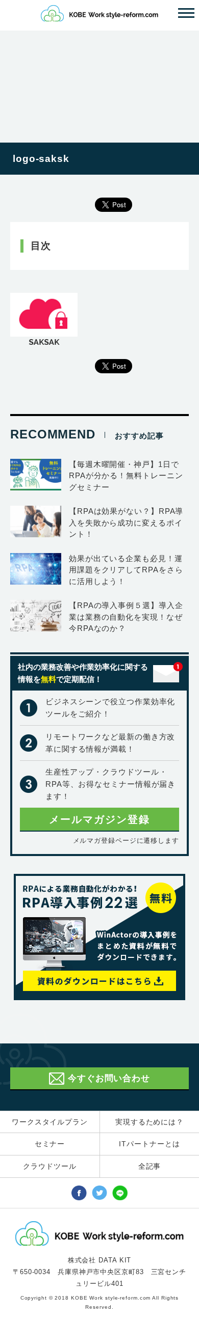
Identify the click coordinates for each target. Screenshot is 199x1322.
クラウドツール (49, 1166)
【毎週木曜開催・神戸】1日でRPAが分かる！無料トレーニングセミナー (126, 475)
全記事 (149, 1166)
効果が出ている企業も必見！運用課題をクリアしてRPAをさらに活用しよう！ (126, 570)
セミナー (50, 1144)
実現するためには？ (149, 1122)
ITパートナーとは (149, 1144)
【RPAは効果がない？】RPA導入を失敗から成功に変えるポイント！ (126, 522)
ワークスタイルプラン (50, 1122)
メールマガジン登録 (99, 819)
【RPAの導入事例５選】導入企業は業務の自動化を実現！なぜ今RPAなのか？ (126, 616)
